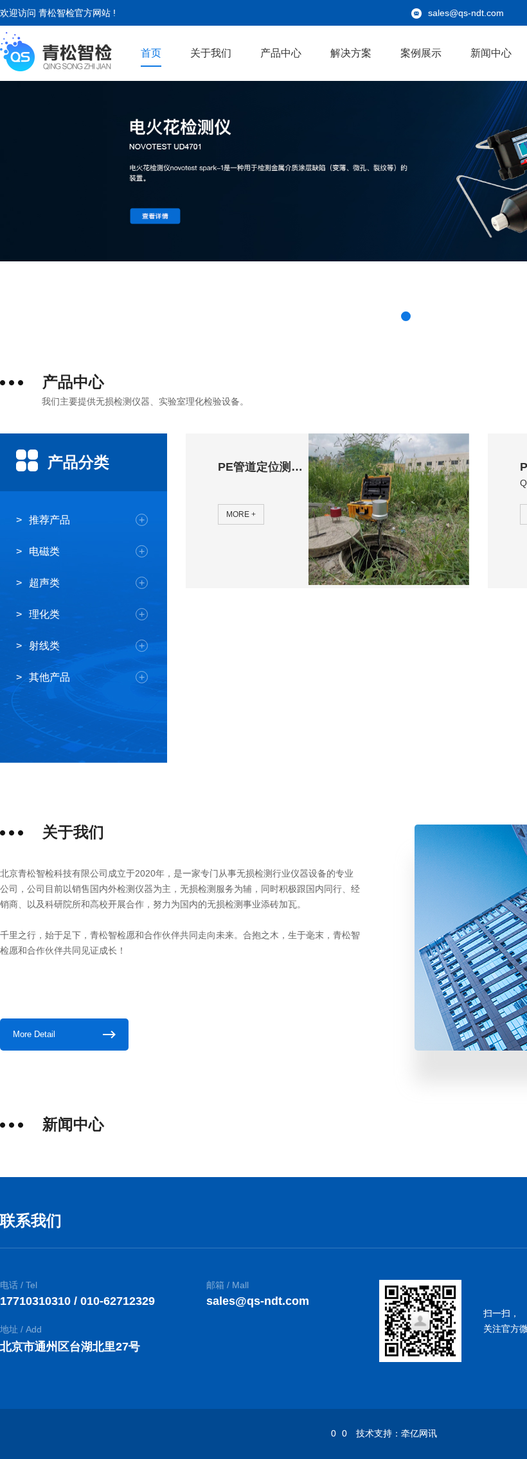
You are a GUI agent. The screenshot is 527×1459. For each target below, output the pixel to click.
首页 (151, 53)
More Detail (34, 1034)
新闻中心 (491, 53)
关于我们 (210, 53)
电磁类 (87, 551)
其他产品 (87, 677)
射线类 (87, 645)
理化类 (87, 614)
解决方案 (350, 53)
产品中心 (280, 53)
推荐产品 (87, 519)
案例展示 (421, 53)
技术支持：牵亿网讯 (396, 1433)
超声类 (87, 582)
